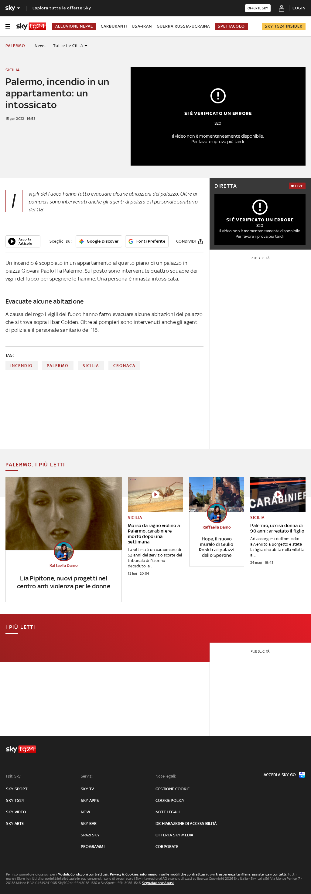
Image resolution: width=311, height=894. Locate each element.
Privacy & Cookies (124, 874)
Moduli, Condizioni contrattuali (83, 874)
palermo (58, 365)
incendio (21, 365)
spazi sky (90, 835)
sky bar (89, 823)
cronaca (124, 365)
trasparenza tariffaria (233, 874)
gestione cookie (173, 789)
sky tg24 (15, 800)
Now (86, 812)
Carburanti (114, 26)
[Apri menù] (7, 26)
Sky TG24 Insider (283, 26)
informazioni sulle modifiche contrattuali (173, 874)
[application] (22, 241)
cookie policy (170, 800)
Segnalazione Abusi (158, 883)
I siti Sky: (13, 776)
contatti (279, 874)
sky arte (15, 823)
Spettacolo (231, 26)
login (299, 8)
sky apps (90, 800)
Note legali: (166, 776)
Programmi (92, 846)
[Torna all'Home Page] (31, 26)
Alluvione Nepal (74, 26)
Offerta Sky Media (174, 835)
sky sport (16, 789)
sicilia (91, 365)
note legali (167, 812)
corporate (167, 846)
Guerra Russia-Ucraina (183, 26)
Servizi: (87, 776)
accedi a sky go (280, 774)
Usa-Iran (142, 26)
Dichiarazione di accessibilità (186, 823)
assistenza (260, 874)
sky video (16, 812)
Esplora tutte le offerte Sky (61, 8)
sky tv (87, 789)
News (40, 45)
